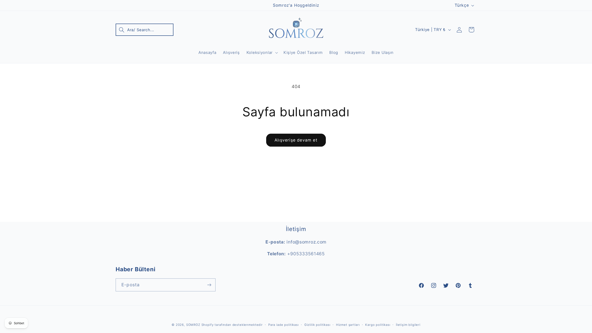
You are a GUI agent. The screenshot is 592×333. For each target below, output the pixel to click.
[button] (144, 30)
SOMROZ (193, 325)
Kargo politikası (377, 325)
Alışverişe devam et (296, 140)
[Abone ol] (209, 284)
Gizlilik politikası (317, 325)
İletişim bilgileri (408, 325)
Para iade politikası (283, 325)
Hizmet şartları (348, 325)
